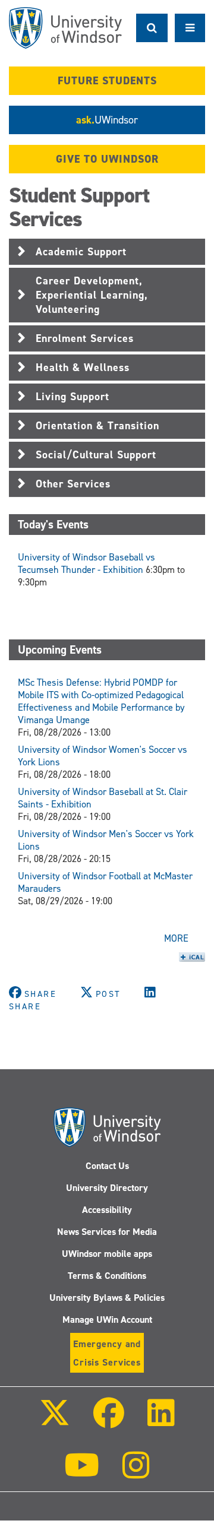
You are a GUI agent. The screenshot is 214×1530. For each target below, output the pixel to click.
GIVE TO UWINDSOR (107, 159)
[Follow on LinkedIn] (161, 1421)
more (176, 938)
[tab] (107, 252)
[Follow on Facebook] (109, 1421)
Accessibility (107, 1209)
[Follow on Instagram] (136, 1473)
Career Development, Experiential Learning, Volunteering (92, 295)
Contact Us (107, 1166)
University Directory (107, 1187)
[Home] (65, 28)
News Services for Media (107, 1231)
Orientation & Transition (97, 426)
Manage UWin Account (107, 1319)
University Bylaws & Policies (107, 1297)
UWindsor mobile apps (107, 1253)
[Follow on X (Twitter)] (54, 1421)
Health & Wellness (83, 367)
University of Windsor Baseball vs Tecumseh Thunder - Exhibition (86, 563)
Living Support (72, 396)
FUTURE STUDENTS (107, 81)
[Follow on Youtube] (82, 1473)
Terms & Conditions (107, 1275)
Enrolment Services (85, 338)
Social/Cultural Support (96, 455)
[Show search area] (152, 28)
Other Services (73, 484)
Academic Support (81, 252)
